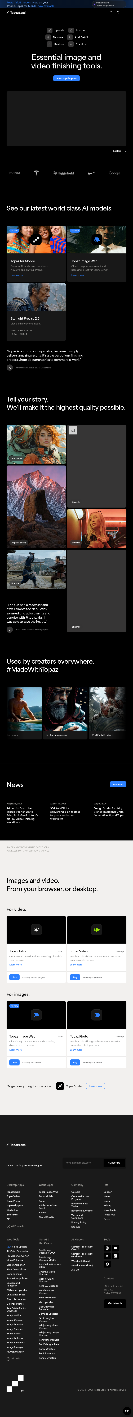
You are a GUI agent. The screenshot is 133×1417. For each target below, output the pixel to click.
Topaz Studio (13, 1192)
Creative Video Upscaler (47, 1273)
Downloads (110, 1210)
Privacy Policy (78, 1223)
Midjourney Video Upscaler (48, 1327)
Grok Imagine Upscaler (46, 1320)
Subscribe (114, 1163)
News (107, 1197)
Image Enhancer (15, 1343)
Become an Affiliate (82, 1211)
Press (106, 1219)
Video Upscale (17, 1247)
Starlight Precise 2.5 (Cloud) (82, 1248)
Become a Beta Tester (79, 1205)
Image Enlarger (15, 1347)
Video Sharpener (16, 1265)
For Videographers (49, 1345)
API (8, 1219)
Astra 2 (75, 1270)
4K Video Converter (17, 1251)
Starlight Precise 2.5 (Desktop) (82, 1255)
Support (108, 1192)
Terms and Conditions (77, 1217)
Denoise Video (14, 1274)
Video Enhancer (15, 1261)
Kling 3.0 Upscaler (48, 1286)
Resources (109, 1215)
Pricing (107, 1206)
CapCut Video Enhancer (46, 1308)
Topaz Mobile (46, 1197)
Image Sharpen (15, 1329)
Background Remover (13, 1284)
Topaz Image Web (48, 1192)
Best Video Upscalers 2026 (50, 1266)
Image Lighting (15, 1338)
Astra (42, 1201)
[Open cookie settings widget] (127, 1411)
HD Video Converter (18, 1256)
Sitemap (75, 1227)
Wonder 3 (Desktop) (82, 1266)
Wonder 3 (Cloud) (80, 1261)
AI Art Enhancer (15, 1352)
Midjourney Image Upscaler (49, 1334)
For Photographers (49, 1340)
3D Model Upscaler (17, 1290)
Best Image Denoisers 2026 (47, 1259)
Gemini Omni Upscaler (46, 1280)
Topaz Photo (13, 1201)
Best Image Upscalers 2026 (47, 1251)
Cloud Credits (46, 1217)
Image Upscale (15, 1320)
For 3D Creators (47, 1358)
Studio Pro (12, 1210)
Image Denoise (15, 1325)
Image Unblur (14, 1316)
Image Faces (13, 1334)
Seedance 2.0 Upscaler (46, 1292)
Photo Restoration (16, 1300)
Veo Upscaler (46, 1302)
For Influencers (47, 1354)
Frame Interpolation (17, 1279)
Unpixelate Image (16, 1295)
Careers (75, 1192)
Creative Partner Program (80, 1198)
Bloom (42, 1213)
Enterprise (12, 1215)
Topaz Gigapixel (15, 1206)
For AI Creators (47, 1349)
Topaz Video (13, 1197)
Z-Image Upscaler (48, 1314)
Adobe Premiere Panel (48, 1207)
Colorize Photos (15, 1304)
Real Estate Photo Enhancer (16, 1310)
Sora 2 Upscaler (47, 1298)
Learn (107, 1201)
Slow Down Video (16, 1270)
